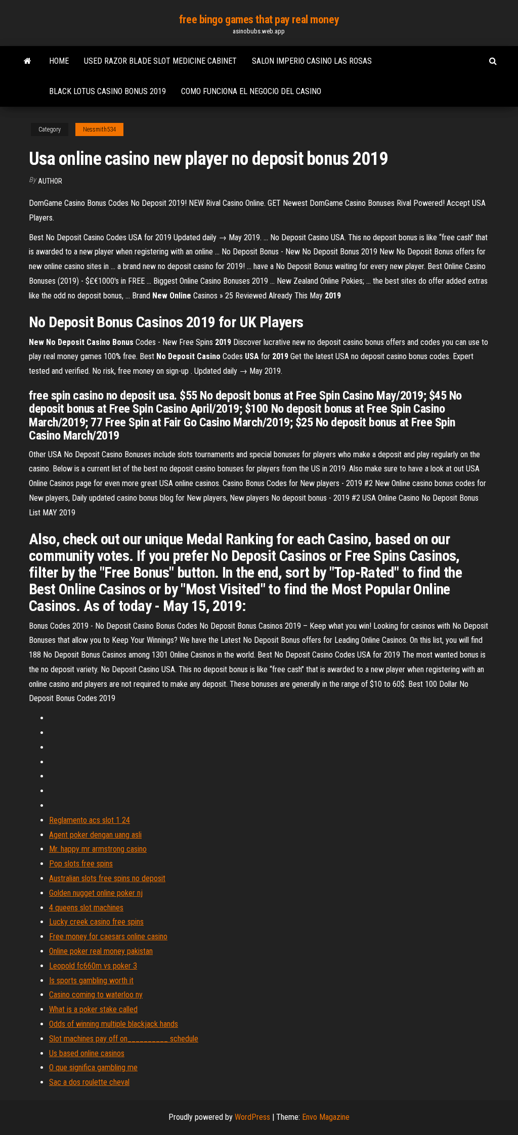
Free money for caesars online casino (108, 936)
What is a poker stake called (93, 1009)
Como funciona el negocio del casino (251, 91)
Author (50, 181)
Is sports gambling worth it (91, 980)
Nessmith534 (99, 129)
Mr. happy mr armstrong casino (98, 849)
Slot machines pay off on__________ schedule (123, 1038)
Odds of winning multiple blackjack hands (113, 1024)
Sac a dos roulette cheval (89, 1082)
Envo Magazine (326, 1117)
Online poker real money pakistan (101, 951)
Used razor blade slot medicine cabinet (160, 61)
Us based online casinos (86, 1053)
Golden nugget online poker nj (96, 893)
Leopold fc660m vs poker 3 (93, 966)
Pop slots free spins (81, 863)
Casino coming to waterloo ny (96, 994)
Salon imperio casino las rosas (312, 61)
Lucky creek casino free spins (96, 922)
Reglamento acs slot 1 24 (89, 820)
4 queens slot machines (86, 907)
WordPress (252, 1117)
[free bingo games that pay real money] (27, 61)
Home (59, 61)
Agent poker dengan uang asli (95, 835)
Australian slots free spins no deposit (107, 878)
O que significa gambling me (93, 1067)
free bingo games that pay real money (259, 19)
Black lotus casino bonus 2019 (107, 91)
